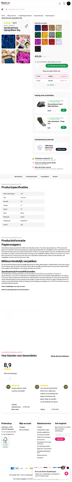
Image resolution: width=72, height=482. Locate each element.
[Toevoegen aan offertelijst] (13, 314)
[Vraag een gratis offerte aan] (26, 27)
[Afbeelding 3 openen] (8, 56)
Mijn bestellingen (24, 430)
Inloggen (22, 427)
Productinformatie (31, 176)
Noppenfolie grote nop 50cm (8, 330)
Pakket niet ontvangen (43, 437)
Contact (39, 427)
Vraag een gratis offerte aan (51, 71)
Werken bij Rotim (42, 455)
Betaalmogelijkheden (43, 432)
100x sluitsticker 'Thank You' (56, 122)
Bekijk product (61, 149)
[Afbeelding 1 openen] (8, 42)
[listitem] (38, 28)
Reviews (55, 176)
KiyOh (24, 479)
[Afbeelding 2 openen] (23, 42)
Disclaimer (40, 457)
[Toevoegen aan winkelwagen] (64, 110)
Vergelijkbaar (45, 176)
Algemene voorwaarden (44, 448)
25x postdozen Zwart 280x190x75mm (55, 105)
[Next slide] (10, 378)
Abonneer (60, 439)
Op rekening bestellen (43, 446)
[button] (60, 3)
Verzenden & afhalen (43, 434)
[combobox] (39, 9)
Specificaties (18, 176)
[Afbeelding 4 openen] (23, 56)
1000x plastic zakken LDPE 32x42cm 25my (49, 147)
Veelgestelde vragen (43, 430)
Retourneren (41, 439)
